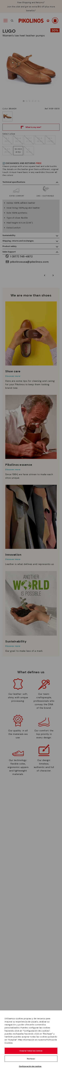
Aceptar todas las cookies (31, 1051)
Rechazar (31, 1059)
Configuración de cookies (30, 1066)
